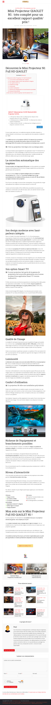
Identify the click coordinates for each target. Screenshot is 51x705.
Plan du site (11, 702)
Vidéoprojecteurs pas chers (36, 703)
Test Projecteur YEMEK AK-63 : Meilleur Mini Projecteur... (40, 614)
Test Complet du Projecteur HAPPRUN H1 (40, 601)
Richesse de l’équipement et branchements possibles (22, 89)
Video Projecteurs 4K (17, 590)
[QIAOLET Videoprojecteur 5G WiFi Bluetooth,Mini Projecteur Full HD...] (25, 103)
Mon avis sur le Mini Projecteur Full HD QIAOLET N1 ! (19, 92)
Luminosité (11, 86)
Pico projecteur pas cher (29, 8)
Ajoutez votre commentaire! (26, 25)
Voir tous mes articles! (9, 650)
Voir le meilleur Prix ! (26, 546)
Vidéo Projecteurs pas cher (18, 601)
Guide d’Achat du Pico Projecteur (28, 702)
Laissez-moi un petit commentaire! (12, 660)
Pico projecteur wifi (6, 703)
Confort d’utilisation (13, 87)
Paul (36, 25)
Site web (35, 673)
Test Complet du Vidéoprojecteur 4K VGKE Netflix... (19, 593)
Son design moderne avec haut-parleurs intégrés (21, 81)
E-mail (20, 673)
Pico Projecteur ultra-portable (18, 599)
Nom (5, 673)
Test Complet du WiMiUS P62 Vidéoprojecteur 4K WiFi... (41, 592)
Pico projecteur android (15, 703)
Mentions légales (18, 702)
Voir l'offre (39, 127)
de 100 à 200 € (19, 8)
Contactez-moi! (5, 702)
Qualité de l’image (13, 84)
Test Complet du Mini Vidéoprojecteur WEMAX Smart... (18, 604)
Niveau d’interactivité (14, 91)
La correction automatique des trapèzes (18, 79)
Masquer (23, 75)
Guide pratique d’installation (41, 702)
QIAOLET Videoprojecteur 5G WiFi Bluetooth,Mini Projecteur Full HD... (22, 113)
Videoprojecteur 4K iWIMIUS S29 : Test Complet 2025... (19, 615)
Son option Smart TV (14, 83)
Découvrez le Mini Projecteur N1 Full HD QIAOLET (18, 78)
